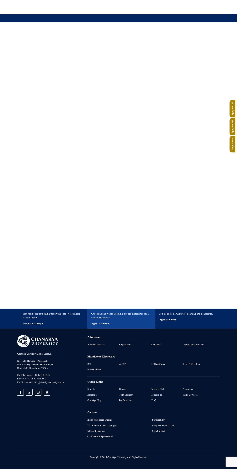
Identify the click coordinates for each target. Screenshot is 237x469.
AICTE (122, 364)
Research (121, 34)
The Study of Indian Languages (101, 425)
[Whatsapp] (194, 7)
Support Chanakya (33, 323)
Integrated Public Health (163, 425)
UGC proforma (158, 364)
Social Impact (158, 431)
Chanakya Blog (94, 400)
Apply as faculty (167, 319)
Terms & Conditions (192, 364)
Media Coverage (190, 394)
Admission (84, 34)
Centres (122, 389)
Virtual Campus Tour (144, 34)
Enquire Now (125, 344)
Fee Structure (125, 400)
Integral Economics (96, 431)
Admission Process (95, 344)
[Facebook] (164, 7)
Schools (90, 389)
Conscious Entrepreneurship (100, 436)
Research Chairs (158, 389)
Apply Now (156, 344)
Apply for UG (232, 109)
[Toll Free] (201, 7)
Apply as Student (100, 323)
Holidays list (156, 394)
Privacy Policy (94, 369)
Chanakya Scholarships (193, 344)
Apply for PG (232, 126)
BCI (89, 364)
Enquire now (232, 144)
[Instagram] (179, 7)
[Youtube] (186, 7)
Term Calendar (126, 394)
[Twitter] (171, 7)
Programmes (188, 389)
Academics (92, 394)
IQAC (153, 400)
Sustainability (158, 419)
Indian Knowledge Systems (99, 419)
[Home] (37, 341)
